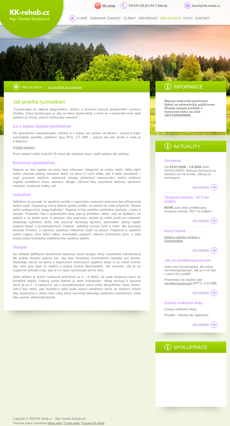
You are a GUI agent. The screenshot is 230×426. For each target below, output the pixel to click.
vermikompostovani (178, 283)
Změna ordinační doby (183, 303)
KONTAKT (202, 18)
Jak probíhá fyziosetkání (65, 87)
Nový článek (175, 231)
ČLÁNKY (130, 18)
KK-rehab (108, 5)
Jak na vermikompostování (187, 260)
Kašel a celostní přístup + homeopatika (182, 238)
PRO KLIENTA (170, 18)
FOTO (188, 18)
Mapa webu (55, 423)
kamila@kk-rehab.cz (206, 5)
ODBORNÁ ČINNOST (105, 18)
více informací (200, 187)
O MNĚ (82, 18)
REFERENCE (148, 18)
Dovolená (172, 161)
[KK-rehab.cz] (16, 86)
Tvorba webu (71, 423)
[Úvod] (72, 18)
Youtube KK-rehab (92, 423)
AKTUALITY (186, 146)
